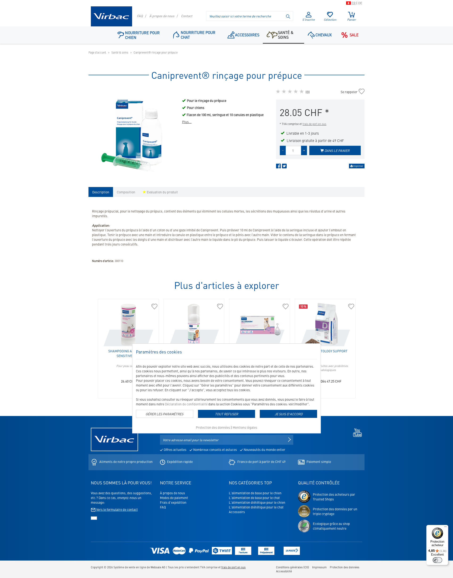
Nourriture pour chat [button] (198, 35)
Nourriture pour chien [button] (142, 35)
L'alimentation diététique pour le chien (257, 502)
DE (360, 2)
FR (354, 2)
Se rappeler (350, 91)
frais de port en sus (314, 124)
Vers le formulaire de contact (117, 509)
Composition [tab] (126, 192)
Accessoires (247, 34)
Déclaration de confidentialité (186, 404)
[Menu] (445, 528)
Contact (186, 15)
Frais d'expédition (173, 502)
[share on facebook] (278, 166)
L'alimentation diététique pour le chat (256, 507)
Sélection (330, 19)
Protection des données (213, 427)
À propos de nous (161, 15)
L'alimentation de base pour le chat (254, 497)
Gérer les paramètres (164, 414)
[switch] (437, 560)
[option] (132, 133)
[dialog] (226, 388)
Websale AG (158, 567)
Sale (354, 34)
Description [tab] (100, 192)
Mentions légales (245, 427)
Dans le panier (336, 150)
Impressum (319, 567)
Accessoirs (237, 511)
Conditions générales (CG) (292, 567)
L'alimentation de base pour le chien (255, 493)
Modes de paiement (174, 497)
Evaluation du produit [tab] (162, 192)
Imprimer (358, 166)
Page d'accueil (97, 52)
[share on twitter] (284, 166)
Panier (351, 16)
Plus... (187, 121)
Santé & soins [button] (285, 35)
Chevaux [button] (323, 34)
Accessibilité (284, 571)
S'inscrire (308, 19)
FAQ (140, 15)
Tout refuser (226, 414)
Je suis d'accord (288, 414)
